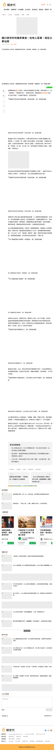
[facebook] (45, 730)
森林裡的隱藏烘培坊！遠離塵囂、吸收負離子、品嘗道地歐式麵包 (32, 621)
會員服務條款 (39, 741)
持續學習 (13, 9)
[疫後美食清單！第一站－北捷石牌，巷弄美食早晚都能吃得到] (7, 496)
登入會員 (17, 741)
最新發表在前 (47, 716)
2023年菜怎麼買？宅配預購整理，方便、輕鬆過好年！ (29, 612)
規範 (3, 710)
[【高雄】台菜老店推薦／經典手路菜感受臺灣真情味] (7, 558)
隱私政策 (47, 741)
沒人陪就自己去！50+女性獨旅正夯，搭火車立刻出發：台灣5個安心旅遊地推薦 (32, 649)
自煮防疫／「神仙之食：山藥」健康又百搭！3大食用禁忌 (30, 503)
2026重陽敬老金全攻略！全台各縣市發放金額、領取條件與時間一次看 (32, 639)
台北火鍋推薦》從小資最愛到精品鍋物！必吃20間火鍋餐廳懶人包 (32, 565)
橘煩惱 (41, 9)
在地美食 (12, 469)
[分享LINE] (3, 96)
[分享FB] (3, 91)
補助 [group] (23, 15)
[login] (47, 4)
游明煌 (18, 469)
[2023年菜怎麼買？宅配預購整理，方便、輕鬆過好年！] (7, 614)
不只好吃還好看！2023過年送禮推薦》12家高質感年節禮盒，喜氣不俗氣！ (32, 585)
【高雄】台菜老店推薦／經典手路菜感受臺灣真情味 (28, 556)
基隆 (24, 469)
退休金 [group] (10, 15)
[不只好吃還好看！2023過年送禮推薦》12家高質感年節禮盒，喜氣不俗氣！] (7, 586)
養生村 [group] (4, 15)
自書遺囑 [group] (17, 15)
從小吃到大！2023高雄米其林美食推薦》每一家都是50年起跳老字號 (32, 594)
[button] (50, 4)
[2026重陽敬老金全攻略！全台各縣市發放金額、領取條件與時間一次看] (7, 641)
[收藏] (3, 105)
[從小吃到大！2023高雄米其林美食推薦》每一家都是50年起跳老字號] (7, 595)
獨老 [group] (28, 15)
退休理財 (6, 9)
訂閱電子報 (25, 741)
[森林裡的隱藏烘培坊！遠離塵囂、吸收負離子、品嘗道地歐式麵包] (7, 623)
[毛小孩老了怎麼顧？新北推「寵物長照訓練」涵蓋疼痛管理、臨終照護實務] (7, 678)
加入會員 (11, 741)
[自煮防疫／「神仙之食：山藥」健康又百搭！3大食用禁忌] (7, 505)
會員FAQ (18, 739)
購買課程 (43, 4)
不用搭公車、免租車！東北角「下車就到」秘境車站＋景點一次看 (32, 666)
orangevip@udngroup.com (16, 734)
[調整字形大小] (3, 110)
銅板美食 (31, 469)
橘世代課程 (11, 739)
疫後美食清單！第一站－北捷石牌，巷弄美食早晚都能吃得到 (31, 494)
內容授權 (25, 736)
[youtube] (51, 730)
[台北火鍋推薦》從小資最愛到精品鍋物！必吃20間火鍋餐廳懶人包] (7, 567)
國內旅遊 (38, 469)
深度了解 (7, 543)
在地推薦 (20, 9)
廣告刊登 (18, 736)
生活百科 (28, 9)
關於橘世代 (11, 736)
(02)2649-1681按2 (29, 734)
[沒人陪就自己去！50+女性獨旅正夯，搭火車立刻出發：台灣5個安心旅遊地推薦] (7, 650)
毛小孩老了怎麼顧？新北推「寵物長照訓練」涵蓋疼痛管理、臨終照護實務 (32, 677)
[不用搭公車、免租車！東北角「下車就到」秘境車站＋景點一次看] (7, 669)
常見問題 (32, 741)
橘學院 (47, 9)
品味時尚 (35, 9)
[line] (48, 730)
